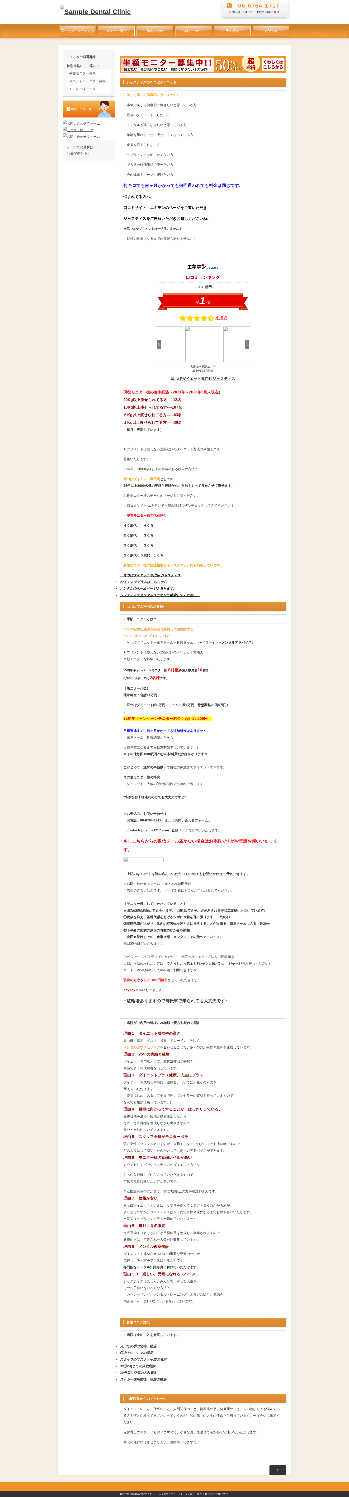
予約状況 (232, 31)
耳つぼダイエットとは (77, 31)
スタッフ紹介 (116, 31)
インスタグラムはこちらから (145, 582)
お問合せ (271, 31)
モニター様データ (82, 89)
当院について (194, 31)
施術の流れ (155, 31)
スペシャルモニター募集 (87, 81)
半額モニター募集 (82, 73)
